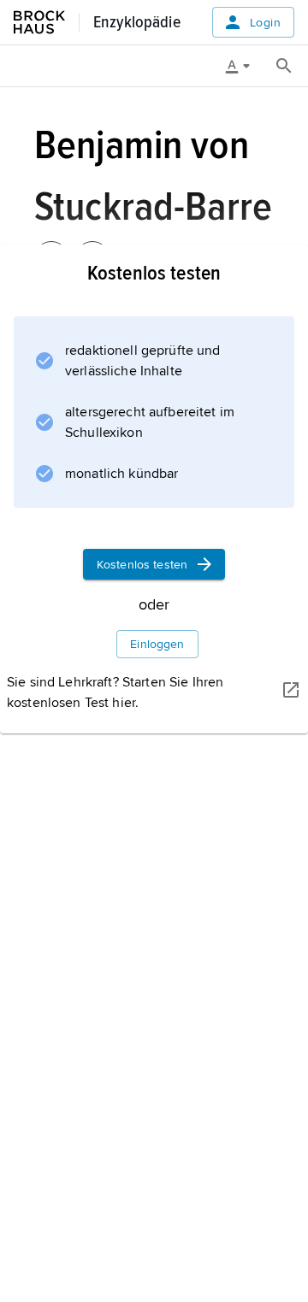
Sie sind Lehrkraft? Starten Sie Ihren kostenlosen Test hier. (115, 692)
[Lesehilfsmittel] (244, 66)
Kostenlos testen (142, 564)
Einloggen (157, 644)
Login (265, 22)
